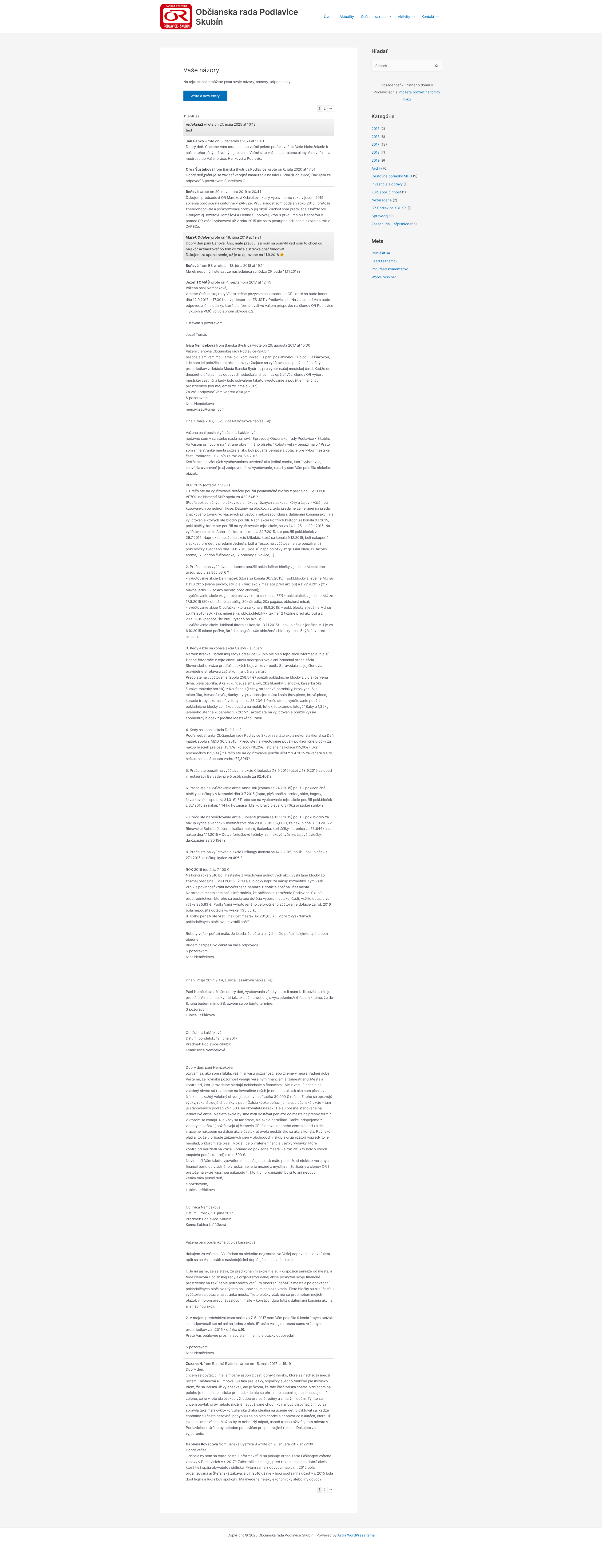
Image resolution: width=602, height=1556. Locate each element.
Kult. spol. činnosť (386, 192)
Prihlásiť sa (381, 253)
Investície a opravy (387, 184)
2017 (376, 144)
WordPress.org (384, 277)
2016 (376, 136)
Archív (377, 168)
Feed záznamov (384, 261)
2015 (376, 128)
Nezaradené (382, 200)
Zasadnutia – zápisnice (390, 224)
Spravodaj (380, 216)
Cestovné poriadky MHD (392, 176)
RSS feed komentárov (390, 269)
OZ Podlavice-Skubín (389, 208)
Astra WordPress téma (356, 1535)
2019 (376, 160)
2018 (376, 152)
